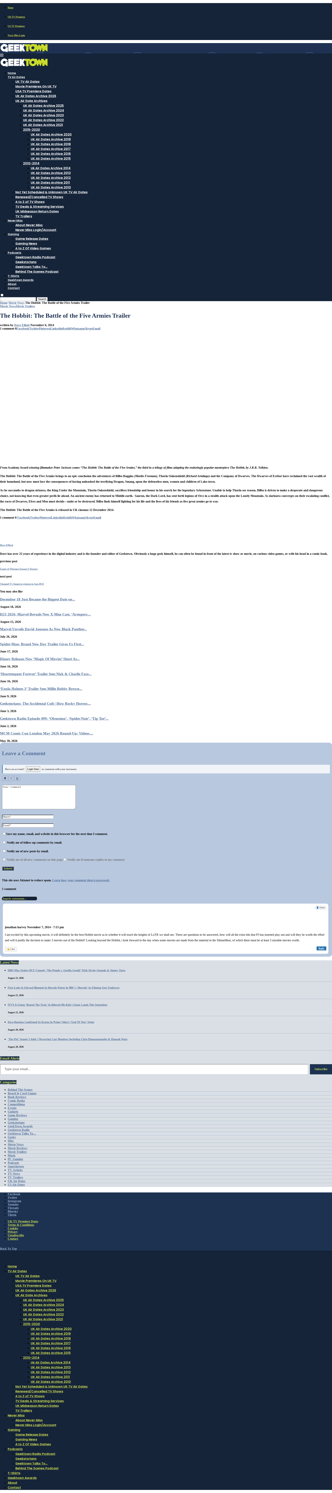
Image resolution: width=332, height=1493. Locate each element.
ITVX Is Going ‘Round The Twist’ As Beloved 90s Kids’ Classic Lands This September (57, 1004)
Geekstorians (26, 262)
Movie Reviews (17, 1148)
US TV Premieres (16, 26)
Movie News (16, 302)
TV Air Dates (16, 77)
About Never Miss (29, 225)
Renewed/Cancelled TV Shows (39, 197)
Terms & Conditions (21, 1224)
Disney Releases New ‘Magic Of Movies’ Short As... (40, 659)
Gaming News (26, 243)
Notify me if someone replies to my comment (95, 859)
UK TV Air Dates (27, 81)
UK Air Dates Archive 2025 (43, 105)
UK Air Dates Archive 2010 (51, 187)
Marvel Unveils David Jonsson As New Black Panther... (43, 629)
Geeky (12, 1137)
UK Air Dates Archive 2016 (51, 154)
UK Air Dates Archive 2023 (43, 115)
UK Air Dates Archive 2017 (51, 149)
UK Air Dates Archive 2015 (51, 158)
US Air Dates (16, 1184)
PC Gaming (15, 1159)
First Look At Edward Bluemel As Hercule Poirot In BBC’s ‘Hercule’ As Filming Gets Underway (64, 987)
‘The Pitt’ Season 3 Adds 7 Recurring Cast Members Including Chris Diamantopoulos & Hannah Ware (67, 1039)
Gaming (13, 234)
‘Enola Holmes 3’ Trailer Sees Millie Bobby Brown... (41, 689)
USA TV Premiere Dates (33, 91)
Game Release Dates (31, 239)
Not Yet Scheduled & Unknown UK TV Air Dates (51, 192)
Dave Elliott (22, 325)
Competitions (16, 1104)
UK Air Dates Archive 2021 (43, 125)
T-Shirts (13, 276)
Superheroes (16, 1166)
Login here (33, 769)
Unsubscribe (16, 1235)
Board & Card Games (22, 1093)
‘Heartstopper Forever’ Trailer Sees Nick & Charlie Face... (45, 674)
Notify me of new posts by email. (28, 851)
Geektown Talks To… (31, 267)
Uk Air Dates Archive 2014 (51, 168)
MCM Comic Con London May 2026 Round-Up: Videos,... (46, 733)
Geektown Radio (19, 1129)
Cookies (13, 1228)
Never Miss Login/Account (35, 230)
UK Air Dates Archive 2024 (43, 110)
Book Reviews (17, 1097)
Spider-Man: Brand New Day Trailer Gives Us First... (42, 644)
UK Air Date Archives (31, 101)
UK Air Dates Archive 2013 (51, 173)
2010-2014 (31, 163)
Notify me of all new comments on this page (34, 859)
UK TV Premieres (16, 17)
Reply (321, 948)
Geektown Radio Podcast (35, 257)
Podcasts (14, 253)
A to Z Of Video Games (33, 248)
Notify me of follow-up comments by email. (34, 842)
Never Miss (15, 220)
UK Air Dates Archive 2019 (51, 139)
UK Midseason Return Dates (37, 211)
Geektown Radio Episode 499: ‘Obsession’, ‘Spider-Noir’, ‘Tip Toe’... (54, 719)
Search (42, 299)
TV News (14, 1173)
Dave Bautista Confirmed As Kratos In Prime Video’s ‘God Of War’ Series (51, 1022)
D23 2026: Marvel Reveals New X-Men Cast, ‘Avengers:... (45, 614)
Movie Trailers (17, 1151)
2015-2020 (31, 129)
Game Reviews (17, 1115)
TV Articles (15, 1170)
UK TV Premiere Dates (23, 1221)
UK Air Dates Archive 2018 (51, 144)
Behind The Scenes (20, 1089)
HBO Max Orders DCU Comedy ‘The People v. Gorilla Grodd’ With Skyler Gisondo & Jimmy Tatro (66, 970)
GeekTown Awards (20, 1126)
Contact (14, 288)
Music (12, 1155)
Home (10, 7)
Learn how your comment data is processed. (81, 880)
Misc (11, 1140)
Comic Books (16, 1100)
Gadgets (13, 1111)
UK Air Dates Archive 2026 (35, 96)
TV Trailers (23, 216)
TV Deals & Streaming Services (39, 206)
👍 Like (11, 949)
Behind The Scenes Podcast (37, 271)
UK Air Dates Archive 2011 (50, 182)
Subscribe (321, 1069)
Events (12, 1108)
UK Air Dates (16, 1181)
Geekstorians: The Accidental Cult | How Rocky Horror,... (45, 704)
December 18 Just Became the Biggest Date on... (37, 599)
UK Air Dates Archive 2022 (43, 120)
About (12, 284)
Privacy (13, 1231)
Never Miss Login (16, 35)
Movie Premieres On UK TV (35, 86)
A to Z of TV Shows (30, 202)
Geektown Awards (21, 280)
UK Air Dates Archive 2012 (51, 178)
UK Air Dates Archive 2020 (51, 134)
